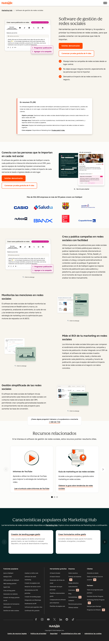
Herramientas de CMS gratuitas (31, 591)
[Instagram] (42, 620)
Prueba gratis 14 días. (58, 130)
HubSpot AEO (7, 576)
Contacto (71, 600)
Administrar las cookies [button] (93, 634)
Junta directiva (72, 586)
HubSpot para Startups (94, 606)
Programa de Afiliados (95, 610)
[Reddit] (66, 620)
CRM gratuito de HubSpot (11, 580)
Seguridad (53, 634)
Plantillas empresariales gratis (57, 594)
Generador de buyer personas (56, 588)
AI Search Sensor (55, 576)
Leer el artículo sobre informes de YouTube (31, 489)
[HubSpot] (7, 3)
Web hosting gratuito (9, 583)
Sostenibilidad (74, 597)
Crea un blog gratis (9, 590)
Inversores (73, 590)
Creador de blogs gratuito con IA (11, 599)
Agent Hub (6, 587)
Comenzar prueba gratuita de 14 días (76, 53)
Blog (69, 593)
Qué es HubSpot (8, 573)
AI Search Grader (55, 573)
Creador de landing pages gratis (25, 534)
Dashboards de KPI (30, 603)
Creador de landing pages (33, 596)
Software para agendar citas (33, 607)
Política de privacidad (38, 634)
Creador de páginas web (32, 583)
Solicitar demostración (71, 46)
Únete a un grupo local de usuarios (95, 578)
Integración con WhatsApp (33, 600)
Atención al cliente (92, 573)
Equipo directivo (73, 583)
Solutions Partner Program (95, 596)
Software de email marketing (30, 578)
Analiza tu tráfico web (31, 573)
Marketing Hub (7, 10)
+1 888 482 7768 (54, 422)
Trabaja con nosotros (74, 578)
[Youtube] (48, 620)
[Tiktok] (73, 620)
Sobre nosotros (73, 573)
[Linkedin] (60, 620)
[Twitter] (54, 620)
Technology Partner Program (96, 601)
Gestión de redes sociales (11, 610)
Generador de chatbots (10, 594)
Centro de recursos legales (17, 634)
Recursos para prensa (75, 604)
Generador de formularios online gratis (11, 605)
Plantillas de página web (57, 606)
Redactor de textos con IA (33, 586)
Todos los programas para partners (95, 591)
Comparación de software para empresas (58, 601)
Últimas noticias (73, 607)
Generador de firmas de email (57, 581)
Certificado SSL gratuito (32, 610)
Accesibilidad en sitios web (71, 634)
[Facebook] (36, 620)
